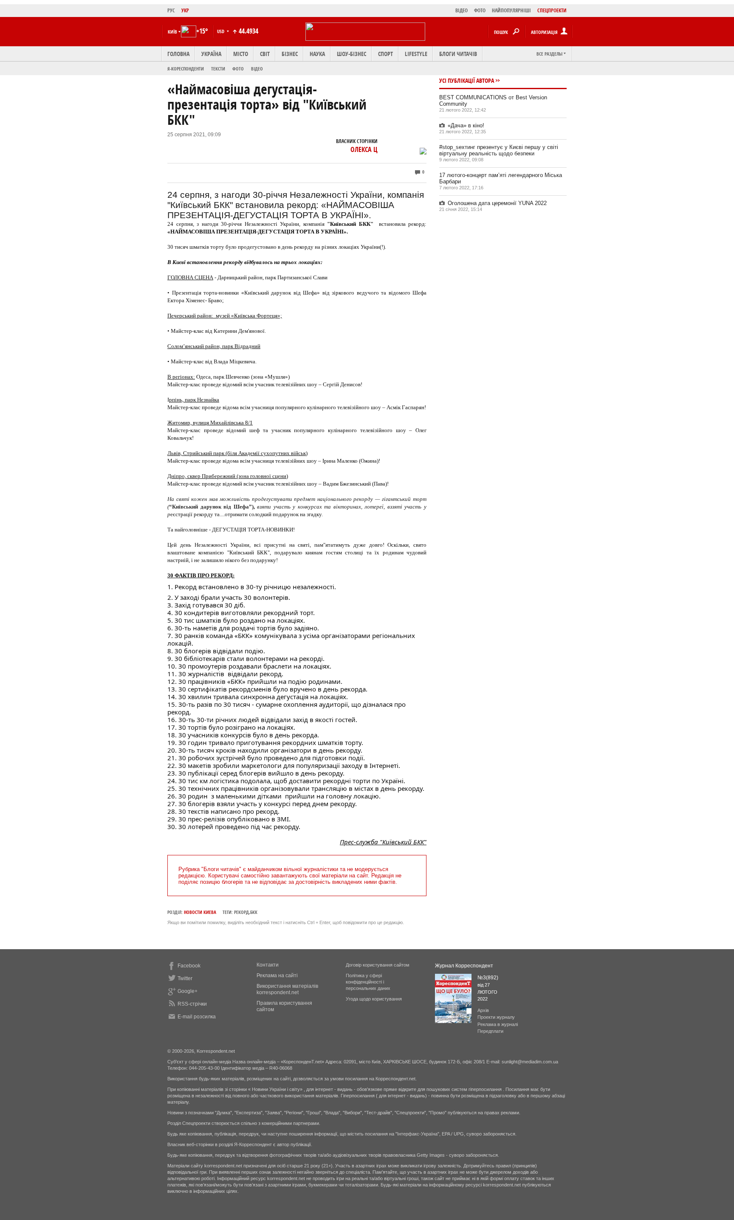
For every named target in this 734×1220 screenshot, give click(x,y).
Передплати (490, 1031)
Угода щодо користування (374, 998)
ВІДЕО (461, 10)
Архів (483, 1010)
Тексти (218, 68)
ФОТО (480, 10)
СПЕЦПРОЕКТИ (552, 10)
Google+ (188, 991)
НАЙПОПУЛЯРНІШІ (511, 10)
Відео (257, 68)
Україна (211, 54)
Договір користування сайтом (377, 964)
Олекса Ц (364, 149)
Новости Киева (200, 912)
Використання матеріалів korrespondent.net (287, 989)
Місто (240, 54)
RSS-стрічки (192, 1004)
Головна (178, 54)
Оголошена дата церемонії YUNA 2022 (497, 203)
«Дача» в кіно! (466, 125)
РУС (171, 10)
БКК (253, 912)
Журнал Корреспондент (464, 966)
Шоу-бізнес (351, 54)
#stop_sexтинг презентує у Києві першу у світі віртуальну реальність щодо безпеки (498, 150)
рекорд (241, 912)
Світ (265, 54)
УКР (185, 10)
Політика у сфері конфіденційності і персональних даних (368, 982)
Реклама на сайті (277, 975)
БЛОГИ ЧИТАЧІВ (458, 54)
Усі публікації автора (466, 80)
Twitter (185, 978)
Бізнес (290, 54)
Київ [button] (172, 31)
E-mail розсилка (197, 1017)
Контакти (268, 965)
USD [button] (221, 31)
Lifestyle (416, 54)
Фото (238, 68)
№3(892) (487, 978)
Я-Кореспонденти (185, 68)
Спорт (385, 54)
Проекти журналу (496, 1017)
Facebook (189, 966)
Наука (317, 54)
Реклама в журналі (497, 1024)
